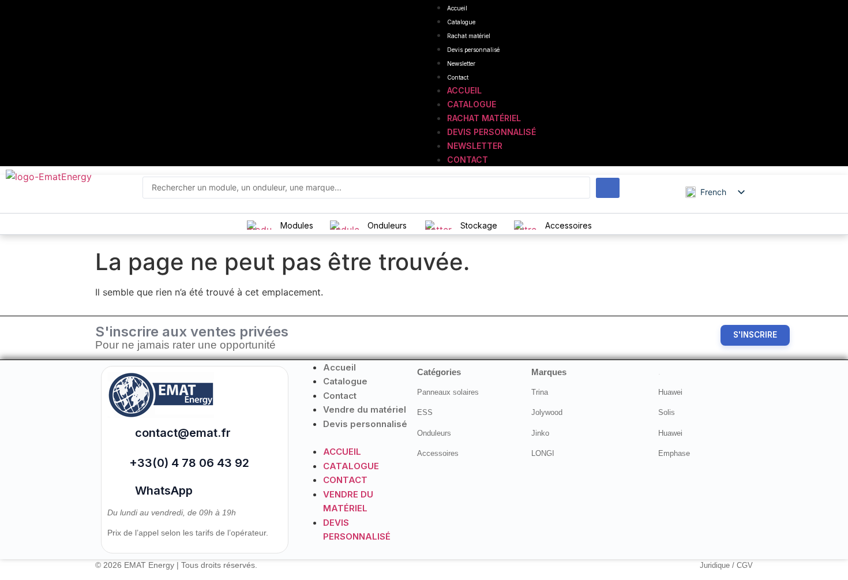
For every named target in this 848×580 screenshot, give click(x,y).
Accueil (457, 8)
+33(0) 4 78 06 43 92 (189, 463)
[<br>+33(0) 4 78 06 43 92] (114, 458)
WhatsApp (164, 490)
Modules (296, 225)
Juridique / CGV (726, 565)
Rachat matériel (468, 35)
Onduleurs (387, 225)
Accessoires (568, 225)
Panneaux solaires (448, 392)
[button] (828, 194)
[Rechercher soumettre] (608, 188)
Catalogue (461, 21)
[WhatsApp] (116, 488)
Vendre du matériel (364, 409)
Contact (457, 77)
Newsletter (461, 63)
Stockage (478, 225)
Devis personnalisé (473, 49)
